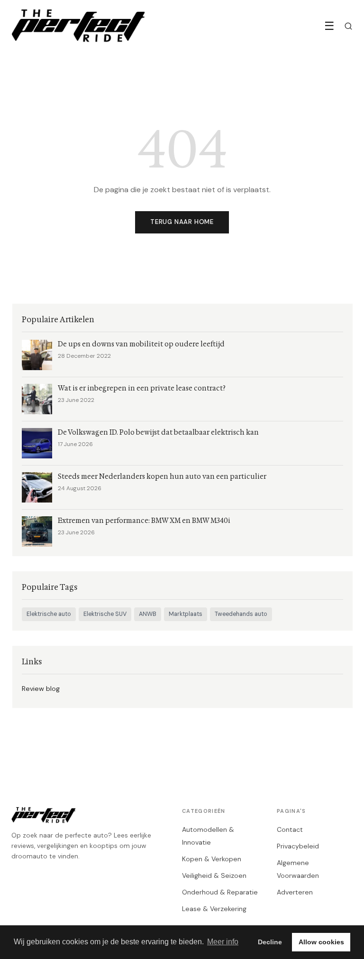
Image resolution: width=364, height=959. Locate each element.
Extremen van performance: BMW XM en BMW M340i (144, 520)
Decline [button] (270, 942)
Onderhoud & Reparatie (220, 892)
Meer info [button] (222, 942)
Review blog (41, 688)
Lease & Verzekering (214, 908)
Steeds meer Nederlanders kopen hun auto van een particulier (162, 476)
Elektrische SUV (105, 614)
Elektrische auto (49, 614)
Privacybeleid (298, 846)
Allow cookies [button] (321, 942)
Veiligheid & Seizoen (214, 875)
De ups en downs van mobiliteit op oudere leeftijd (141, 344)
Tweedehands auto (241, 614)
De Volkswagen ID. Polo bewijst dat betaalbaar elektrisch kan (158, 432)
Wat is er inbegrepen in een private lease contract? (142, 388)
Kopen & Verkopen (211, 859)
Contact (290, 829)
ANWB (147, 614)
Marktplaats (185, 614)
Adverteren (295, 892)
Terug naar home (182, 222)
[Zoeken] (348, 26)
